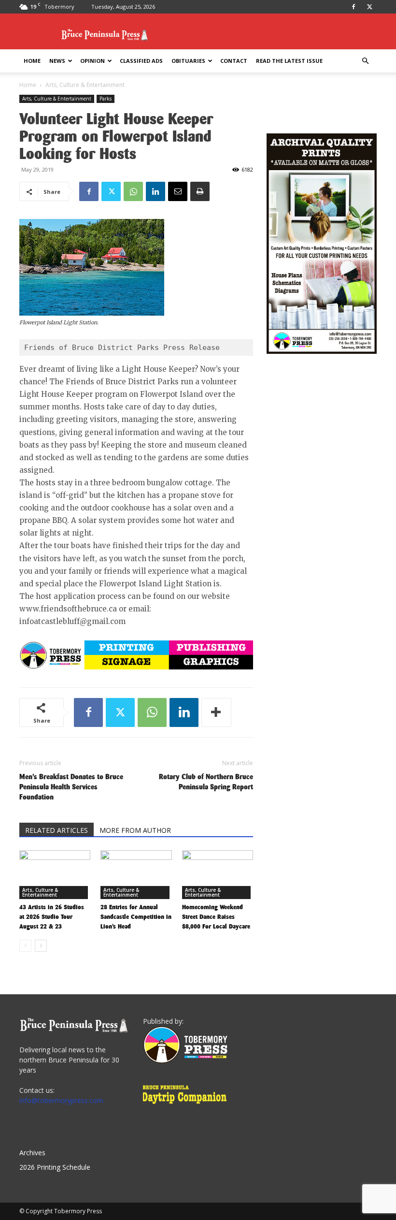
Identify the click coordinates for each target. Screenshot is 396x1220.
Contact (233, 60)
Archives (32, 1152)
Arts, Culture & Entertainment (56, 98)
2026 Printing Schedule (54, 1167)
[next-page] (41, 946)
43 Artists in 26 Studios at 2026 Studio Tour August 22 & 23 (51, 916)
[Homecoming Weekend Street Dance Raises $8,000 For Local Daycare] (217, 874)
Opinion (92, 60)
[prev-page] (25, 946)
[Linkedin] (155, 191)
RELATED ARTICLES (56, 830)
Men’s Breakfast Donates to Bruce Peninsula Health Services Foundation (71, 786)
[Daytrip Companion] (187, 1105)
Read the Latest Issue (289, 60)
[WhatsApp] (133, 191)
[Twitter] (369, 7)
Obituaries (188, 60)
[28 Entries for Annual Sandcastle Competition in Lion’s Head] (135, 874)
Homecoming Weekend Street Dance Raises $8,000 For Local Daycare (216, 916)
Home (32, 60)
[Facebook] (353, 7)
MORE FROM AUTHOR (135, 830)
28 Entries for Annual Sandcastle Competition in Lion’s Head (135, 916)
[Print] (200, 191)
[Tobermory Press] (185, 1060)
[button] (365, 61)
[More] (216, 712)
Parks (105, 98)
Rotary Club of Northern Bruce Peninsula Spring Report (206, 781)
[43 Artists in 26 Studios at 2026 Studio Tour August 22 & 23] (54, 874)
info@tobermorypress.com (61, 1100)
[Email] (177, 191)
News (57, 60)
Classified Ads (141, 60)
